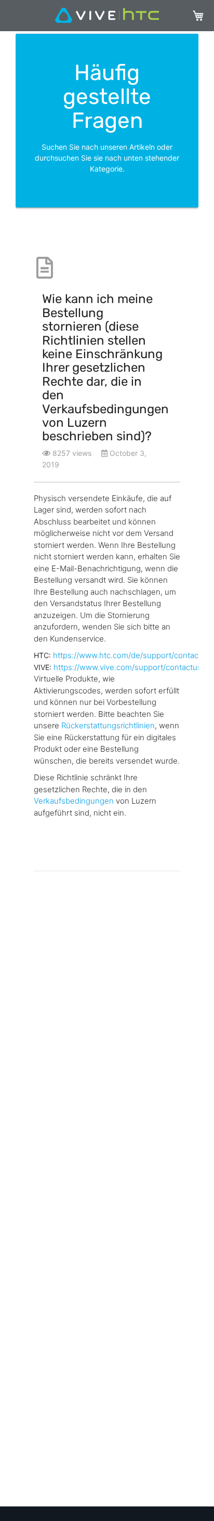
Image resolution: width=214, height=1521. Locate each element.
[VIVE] (107, 16)
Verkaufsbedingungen (74, 801)
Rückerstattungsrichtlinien (108, 725)
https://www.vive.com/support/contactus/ (129, 667)
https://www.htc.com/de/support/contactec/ (132, 655)
